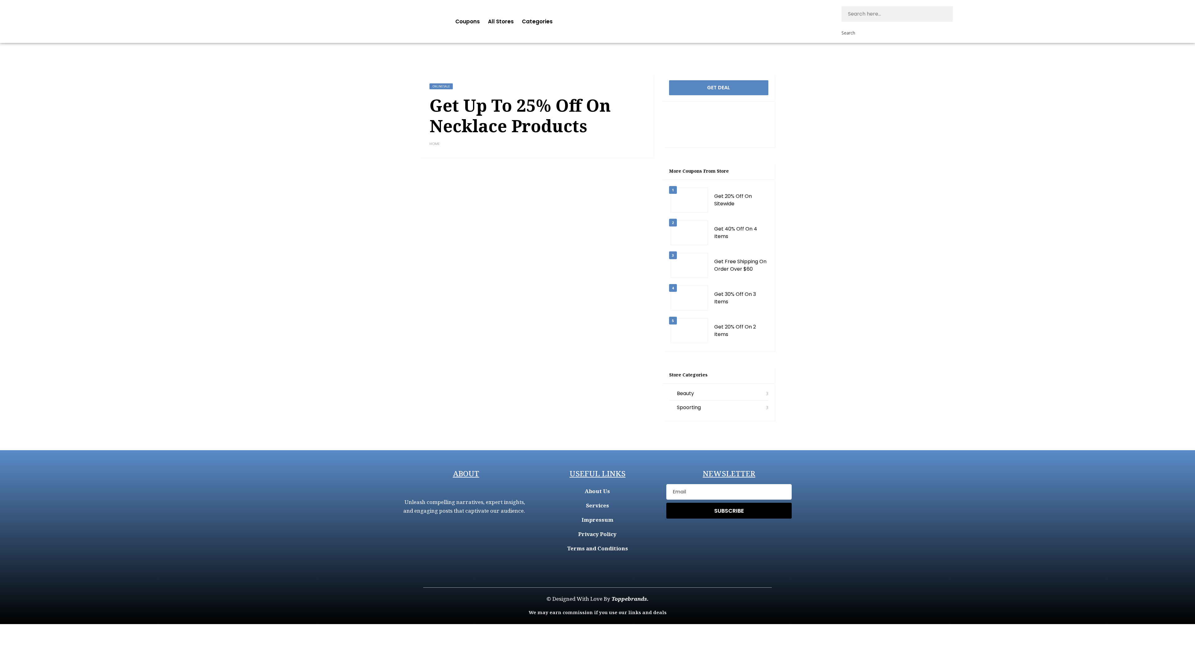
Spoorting (689, 407)
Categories (537, 21)
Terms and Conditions (597, 548)
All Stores (501, 21)
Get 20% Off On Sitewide (733, 200)
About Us (597, 491)
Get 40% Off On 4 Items (735, 232)
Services (597, 505)
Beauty (685, 393)
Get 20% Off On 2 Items (735, 330)
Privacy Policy (597, 534)
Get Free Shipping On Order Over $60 (740, 265)
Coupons (467, 21)
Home (434, 143)
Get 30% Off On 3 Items (735, 298)
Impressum (597, 519)
